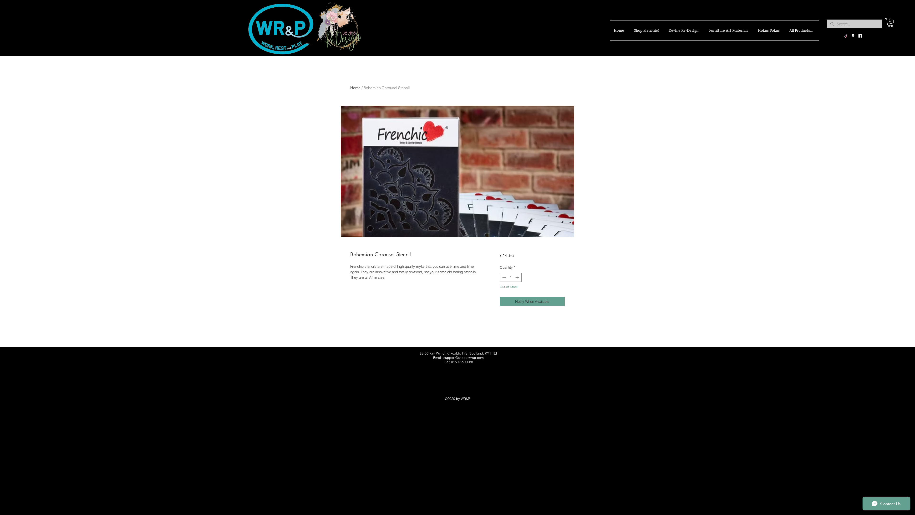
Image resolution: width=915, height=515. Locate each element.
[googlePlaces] (853, 36)
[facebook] (860, 36)
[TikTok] (846, 36)
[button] (890, 22)
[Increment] (517, 277)
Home (355, 87)
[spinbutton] (510, 277)
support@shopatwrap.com (463, 357)
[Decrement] (503, 277)
